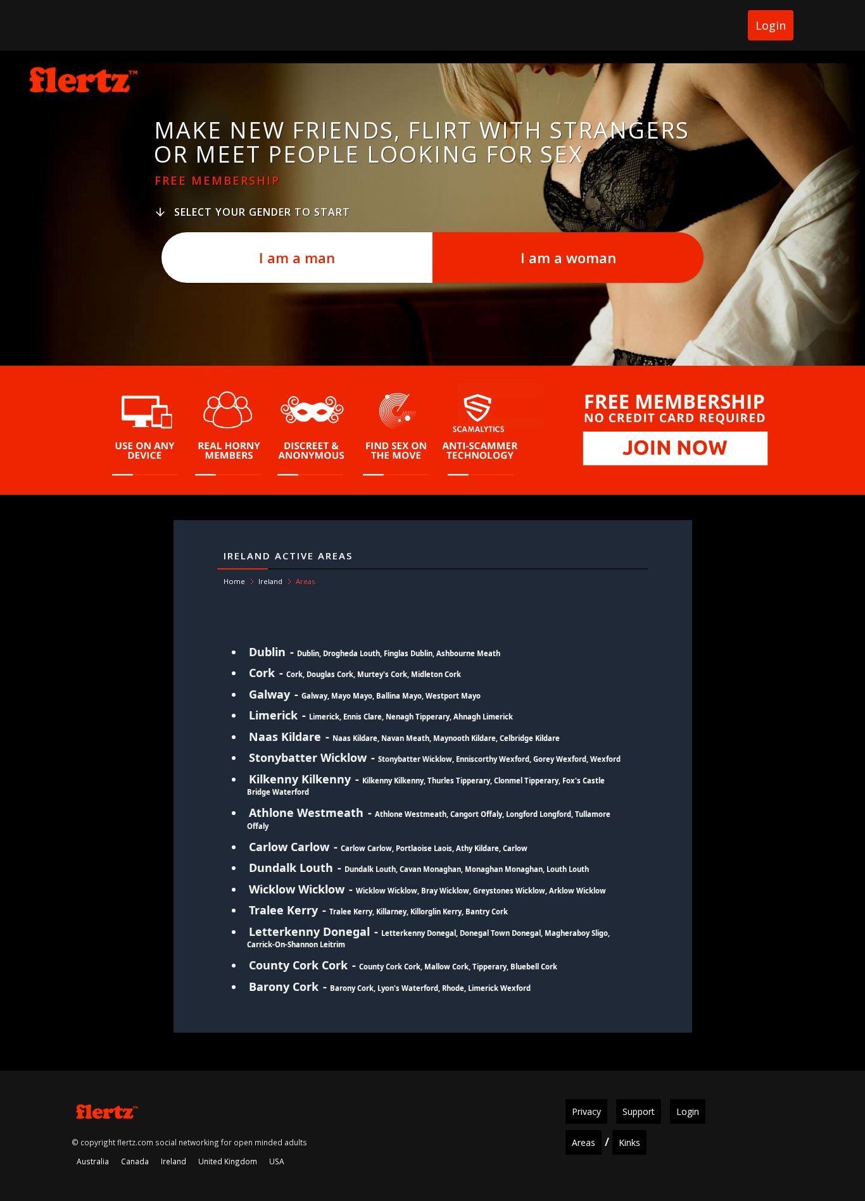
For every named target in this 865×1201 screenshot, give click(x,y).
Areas (583, 1142)
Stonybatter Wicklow (308, 757)
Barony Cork (284, 986)
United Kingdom (227, 1161)
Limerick (273, 715)
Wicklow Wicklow (296, 889)
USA (276, 1161)
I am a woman (568, 257)
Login (770, 25)
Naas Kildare (285, 736)
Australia (93, 1161)
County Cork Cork (298, 965)
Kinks (629, 1142)
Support (638, 1111)
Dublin (267, 651)
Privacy (586, 1111)
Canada (135, 1161)
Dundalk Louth (291, 867)
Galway (269, 694)
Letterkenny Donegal (309, 931)
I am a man (297, 257)
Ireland (270, 581)
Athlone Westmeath (306, 812)
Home (234, 581)
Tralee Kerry (283, 910)
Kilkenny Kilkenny (300, 779)
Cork (262, 672)
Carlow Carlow (289, 846)
